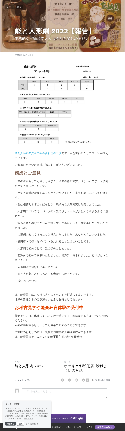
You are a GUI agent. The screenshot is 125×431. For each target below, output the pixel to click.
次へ (66, 361)
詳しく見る (28, 418)
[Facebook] (62, 380)
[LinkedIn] (76, 380)
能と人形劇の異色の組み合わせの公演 (38, 153)
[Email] (83, 380)
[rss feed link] (87, 380)
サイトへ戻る (15, 6)
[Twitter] (69, 380)
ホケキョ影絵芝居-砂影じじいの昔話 (85, 368)
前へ (19, 361)
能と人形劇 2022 (29, 366)
